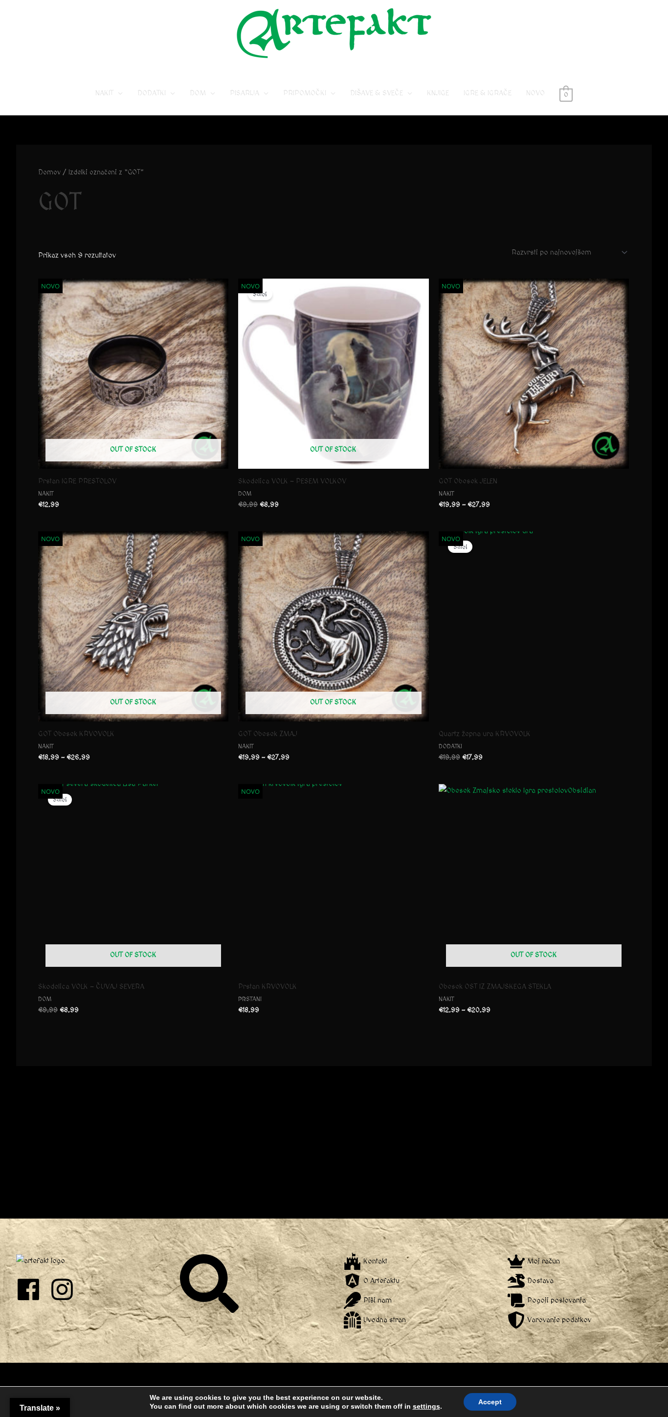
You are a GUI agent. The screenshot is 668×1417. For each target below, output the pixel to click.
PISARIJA (244, 93)
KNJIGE (438, 93)
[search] (210, 1283)
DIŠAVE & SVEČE (376, 93)
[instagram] (66, 1289)
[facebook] (32, 1289)
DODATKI (151, 93)
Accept (490, 1402)
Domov (49, 172)
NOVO (535, 93)
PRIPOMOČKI (304, 93)
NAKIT (104, 93)
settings (426, 1406)
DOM (198, 93)
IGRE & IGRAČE (488, 93)
